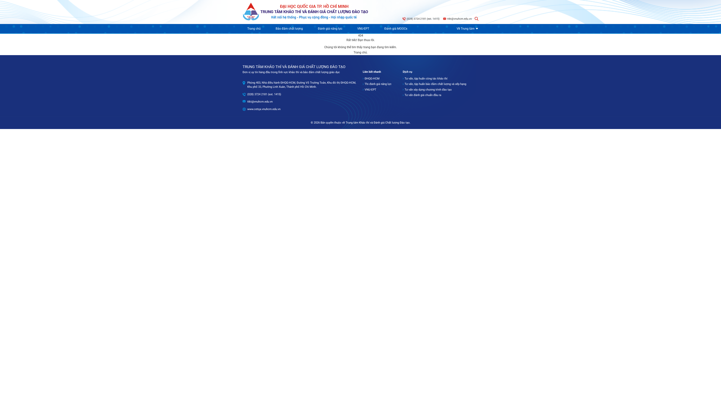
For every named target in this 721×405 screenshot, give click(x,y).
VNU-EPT (363, 28)
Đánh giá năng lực (330, 28)
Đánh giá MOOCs (395, 28)
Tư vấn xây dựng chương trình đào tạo (428, 89)
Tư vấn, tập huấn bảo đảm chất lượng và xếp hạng (435, 84)
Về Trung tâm (465, 28)
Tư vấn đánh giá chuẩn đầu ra (423, 95)
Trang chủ (254, 28)
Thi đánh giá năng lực (378, 84)
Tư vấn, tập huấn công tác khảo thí (426, 78)
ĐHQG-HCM (372, 78)
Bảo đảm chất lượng (289, 28)
